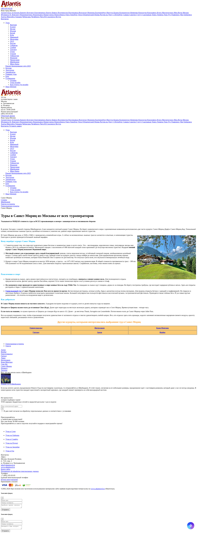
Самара (126, 15)
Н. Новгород (15, 15)
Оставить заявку (15, 126)
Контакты (5, 19)
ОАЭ (12, 41)
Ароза (99, 332)
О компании (10, 78)
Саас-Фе (4, 364)
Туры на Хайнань (12, 435)
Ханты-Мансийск (8, 17)
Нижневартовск (26, 15)
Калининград (124, 13)
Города (8, 346)
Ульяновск (175, 15)
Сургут (139, 15)
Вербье (162, 332)
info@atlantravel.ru (8, 465)
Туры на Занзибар (12, 447)
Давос (3, 358)
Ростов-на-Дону (106, 15)
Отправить (5, 510)
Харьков (18, 17)
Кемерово (134, 13)
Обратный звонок (8, 116)
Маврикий (14, 37)
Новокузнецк (48, 15)
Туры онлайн (15, 83)
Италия (13, 31)
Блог (7, 76)
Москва (186, 13)
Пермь (97, 15)
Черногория (14, 60)
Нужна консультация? (9, 480)
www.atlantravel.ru (8, 467)
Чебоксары (26, 17)
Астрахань (15, 13)
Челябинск (35, 17)
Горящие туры (11, 74)
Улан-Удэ (167, 15)
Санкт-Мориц (6, 366)
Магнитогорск (168, 13)
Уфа (181, 15)
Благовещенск (40, 13)
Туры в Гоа (10, 451)
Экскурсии (10, 70)
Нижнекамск (38, 15)
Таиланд (13, 50)
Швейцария (14, 62)
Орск (80, 15)
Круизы (9, 68)
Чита (42, 17)
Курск (159, 13)
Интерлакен (99, 328)
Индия (12, 29)
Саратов (132, 15)
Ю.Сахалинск (49, 17)
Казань (116, 13)
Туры (8, 23)
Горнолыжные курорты (15, 344)
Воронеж (91, 13)
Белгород (30, 13)
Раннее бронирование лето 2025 (18, 66)
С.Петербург (118, 15)
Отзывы (13, 80)
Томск (154, 15)
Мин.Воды (178, 13)
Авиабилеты (10, 72)
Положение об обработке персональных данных (20, 471)
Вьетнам (13, 25)
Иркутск (110, 13)
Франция (13, 58)
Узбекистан (14, 56)
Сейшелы (14, 45)
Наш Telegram (11, 87)
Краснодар (142, 13)
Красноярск (152, 13)
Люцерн (4, 370)
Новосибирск (59, 15)
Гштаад (36, 332)
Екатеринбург (100, 13)
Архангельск (6, 13)
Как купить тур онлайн (19, 85)
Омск (67, 15)
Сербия (13, 47)
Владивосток (63, 13)
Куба (12, 35)
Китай (12, 33)
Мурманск (5, 15)
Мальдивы (14, 39)
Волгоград (83, 13)
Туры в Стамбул (12, 439)
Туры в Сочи (11, 431)
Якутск (58, 17)
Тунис (12, 52)
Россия (12, 43)
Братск (49, 13)
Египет (13, 27)
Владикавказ (73, 13)
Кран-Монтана (162, 328)
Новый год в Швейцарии (11, 384)
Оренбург (74, 15)
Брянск (55, 13)
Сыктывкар (147, 15)
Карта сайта (5, 469)
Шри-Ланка (14, 64)
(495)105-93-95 (6, 9)
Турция (13, 54)
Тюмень (160, 15)
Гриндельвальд (36, 328)
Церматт (4, 368)
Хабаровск (187, 15)
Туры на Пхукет (12, 443)
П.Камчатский (88, 15)
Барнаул (23, 13)
